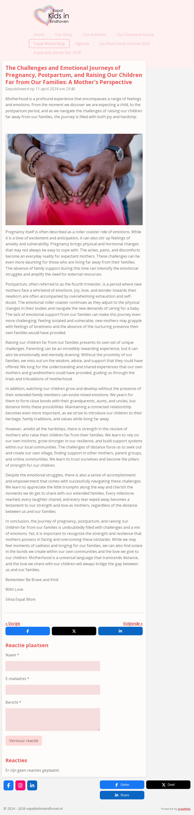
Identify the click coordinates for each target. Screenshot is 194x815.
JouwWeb (184, 809)
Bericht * (13, 702)
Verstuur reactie (23, 740)
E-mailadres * (17, 678)
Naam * (12, 655)
